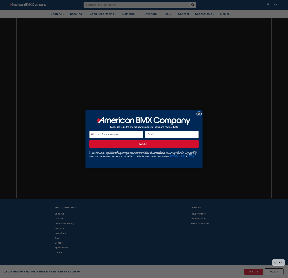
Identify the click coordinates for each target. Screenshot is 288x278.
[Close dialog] (199, 114)
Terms (190, 156)
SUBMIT (144, 144)
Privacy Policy (177, 156)
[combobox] (95, 134)
